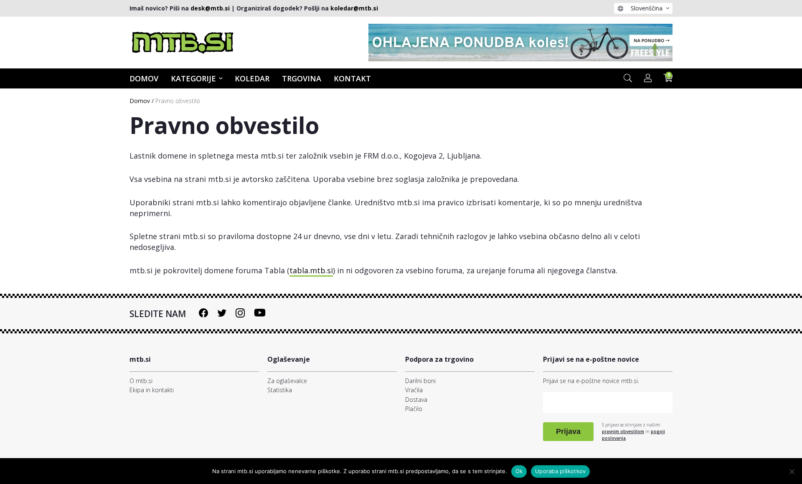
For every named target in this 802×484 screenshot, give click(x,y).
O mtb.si (140, 381)
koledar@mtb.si (354, 8)
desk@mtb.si (210, 8)
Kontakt (352, 78)
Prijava (568, 431)
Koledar (252, 78)
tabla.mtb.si (311, 270)
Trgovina (301, 78)
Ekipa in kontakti (151, 390)
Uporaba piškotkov (560, 471)
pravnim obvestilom (623, 431)
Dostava (416, 399)
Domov (143, 78)
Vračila (414, 390)
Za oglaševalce (287, 381)
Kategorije (193, 78)
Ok (519, 471)
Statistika (279, 390)
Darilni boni (420, 381)
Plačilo (413, 409)
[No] (791, 471)
